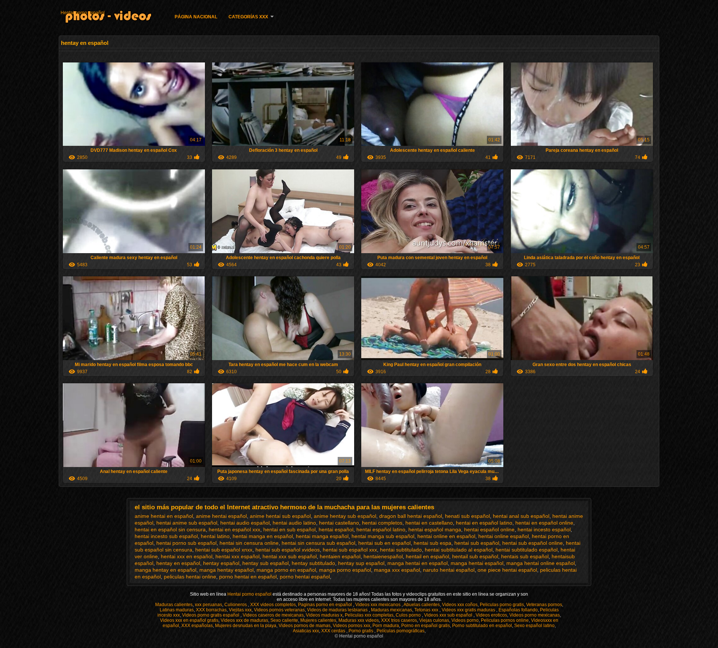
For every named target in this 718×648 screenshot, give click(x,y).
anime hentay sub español (345, 516)
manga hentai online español (540, 563)
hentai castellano (339, 523)
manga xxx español (397, 570)
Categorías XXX (248, 16)
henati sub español (467, 516)
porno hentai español (305, 577)
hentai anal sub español (521, 516)
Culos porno (409, 615)
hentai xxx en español (186, 556)
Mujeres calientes (318, 620)
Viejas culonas (434, 620)
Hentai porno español (83, 12)
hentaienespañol (383, 556)
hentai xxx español (237, 556)
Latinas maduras (177, 609)
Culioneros (236, 604)
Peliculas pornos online (505, 620)
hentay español (221, 563)
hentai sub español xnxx (223, 550)
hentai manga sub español (383, 536)
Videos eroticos (491, 615)
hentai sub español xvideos (287, 550)
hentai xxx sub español (290, 556)
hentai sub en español (384, 543)
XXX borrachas (211, 609)
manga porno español (345, 570)
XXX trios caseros (399, 620)
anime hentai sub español (280, 516)
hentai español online (489, 529)
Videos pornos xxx (351, 625)
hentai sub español (476, 543)
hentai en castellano (429, 523)
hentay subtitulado (313, 563)
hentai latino (215, 536)
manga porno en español (286, 570)
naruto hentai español (449, 570)
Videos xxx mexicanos (378, 604)
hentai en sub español (289, 529)
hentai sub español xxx (350, 550)
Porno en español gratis (425, 625)
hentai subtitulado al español (459, 550)
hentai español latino (380, 529)
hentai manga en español (263, 536)
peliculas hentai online (190, 577)
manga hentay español (226, 570)
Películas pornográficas (400, 630)
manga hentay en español (165, 570)
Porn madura (385, 625)
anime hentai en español (164, 516)
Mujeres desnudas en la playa (245, 625)
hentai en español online (544, 523)
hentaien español (340, 556)
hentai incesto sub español (166, 536)
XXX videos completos (273, 604)
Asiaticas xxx (306, 630)
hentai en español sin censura (170, 529)
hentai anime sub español (186, 523)
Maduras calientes (174, 604)
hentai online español (503, 536)
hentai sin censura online (249, 543)
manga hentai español (477, 563)
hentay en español (178, 563)
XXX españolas (197, 625)
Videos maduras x (324, 615)
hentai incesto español (544, 529)
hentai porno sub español (186, 543)
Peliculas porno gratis (502, 604)
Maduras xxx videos (358, 620)
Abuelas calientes (422, 604)
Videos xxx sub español (448, 615)
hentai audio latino (294, 523)
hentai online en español (446, 536)
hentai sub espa (432, 543)
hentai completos (382, 523)
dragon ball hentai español (410, 516)
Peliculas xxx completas (369, 615)
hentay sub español (265, 563)
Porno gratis (361, 630)
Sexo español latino (534, 625)
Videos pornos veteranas (279, 609)
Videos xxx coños (460, 604)
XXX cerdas (333, 630)
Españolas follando (518, 609)
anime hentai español (221, 516)
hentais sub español (525, 556)
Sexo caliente (284, 620)
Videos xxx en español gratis (189, 620)
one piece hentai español (507, 570)
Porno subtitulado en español (482, 625)
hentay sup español (361, 563)
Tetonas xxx (426, 609)
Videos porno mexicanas (534, 615)
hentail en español (427, 556)
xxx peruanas (208, 604)
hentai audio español (245, 523)
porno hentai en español (248, 577)
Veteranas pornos (544, 604)
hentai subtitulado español (526, 550)
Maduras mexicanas (391, 609)
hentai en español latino (484, 523)
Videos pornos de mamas (305, 625)
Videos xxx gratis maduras (469, 609)
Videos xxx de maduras (244, 620)
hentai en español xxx (234, 529)
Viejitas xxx (240, 609)
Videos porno (465, 620)
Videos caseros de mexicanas (273, 615)
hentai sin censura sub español (318, 543)
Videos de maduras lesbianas (338, 609)
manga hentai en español (417, 563)
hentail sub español (475, 556)
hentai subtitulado (401, 550)
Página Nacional (196, 16)
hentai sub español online (532, 543)
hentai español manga (434, 529)
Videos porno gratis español (211, 615)
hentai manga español (322, 536)
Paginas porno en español (325, 604)
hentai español (336, 529)
